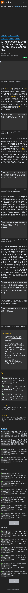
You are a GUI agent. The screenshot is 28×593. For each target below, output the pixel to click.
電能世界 (24, 6)
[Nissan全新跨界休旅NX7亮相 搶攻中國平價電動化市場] (5, 574)
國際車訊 (17, 6)
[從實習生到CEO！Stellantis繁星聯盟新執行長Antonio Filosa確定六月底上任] (7, 380)
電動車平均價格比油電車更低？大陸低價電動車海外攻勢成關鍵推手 (19, 451)
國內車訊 (3, 6)
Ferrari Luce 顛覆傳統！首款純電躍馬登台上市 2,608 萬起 (19, 459)
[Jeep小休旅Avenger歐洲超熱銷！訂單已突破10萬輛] (7, 396)
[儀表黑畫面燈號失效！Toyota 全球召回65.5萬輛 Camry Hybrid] (5, 558)
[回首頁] (8, 2)
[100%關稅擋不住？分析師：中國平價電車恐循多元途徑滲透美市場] (5, 434)
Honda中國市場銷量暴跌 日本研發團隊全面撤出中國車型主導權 (19, 442)
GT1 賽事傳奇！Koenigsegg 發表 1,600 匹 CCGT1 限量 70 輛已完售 (15, 349)
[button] (26, 2)
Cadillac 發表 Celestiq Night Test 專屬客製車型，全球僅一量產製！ (14, 362)
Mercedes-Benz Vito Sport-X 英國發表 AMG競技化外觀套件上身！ (15, 355)
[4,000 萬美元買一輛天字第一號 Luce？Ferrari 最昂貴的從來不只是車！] (5, 566)
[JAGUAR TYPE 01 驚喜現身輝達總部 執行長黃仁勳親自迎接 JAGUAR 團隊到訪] (5, 534)
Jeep (10, 35)
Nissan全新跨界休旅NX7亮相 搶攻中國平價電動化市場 (19, 573)
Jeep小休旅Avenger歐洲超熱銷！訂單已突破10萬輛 (19, 396)
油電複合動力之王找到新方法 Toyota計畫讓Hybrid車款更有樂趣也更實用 (19, 541)
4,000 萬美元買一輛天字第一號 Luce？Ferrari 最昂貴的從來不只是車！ (18, 565)
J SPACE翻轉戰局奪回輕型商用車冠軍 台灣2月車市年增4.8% (19, 507)
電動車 (18, 38)
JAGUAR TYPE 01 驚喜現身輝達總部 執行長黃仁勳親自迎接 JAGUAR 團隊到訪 (19, 533)
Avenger (4, 35)
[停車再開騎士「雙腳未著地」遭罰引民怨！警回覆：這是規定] (5, 516)
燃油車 (11, 38)
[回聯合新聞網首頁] (2, 2)
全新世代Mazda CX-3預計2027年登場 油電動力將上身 (14, 344)
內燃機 (16, 35)
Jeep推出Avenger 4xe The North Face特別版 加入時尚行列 (19, 388)
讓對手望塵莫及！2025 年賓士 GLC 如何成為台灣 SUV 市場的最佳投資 (19, 491)
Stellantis (4, 38)
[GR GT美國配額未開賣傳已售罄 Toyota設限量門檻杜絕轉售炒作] (5, 550)
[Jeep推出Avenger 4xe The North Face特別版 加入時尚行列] (7, 388)
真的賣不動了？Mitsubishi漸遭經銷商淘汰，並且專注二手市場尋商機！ (19, 475)
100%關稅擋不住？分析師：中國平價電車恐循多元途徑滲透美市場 (19, 434)
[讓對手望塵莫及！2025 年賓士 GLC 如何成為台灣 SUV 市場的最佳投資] (5, 492)
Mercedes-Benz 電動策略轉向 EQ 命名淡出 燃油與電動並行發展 (19, 499)
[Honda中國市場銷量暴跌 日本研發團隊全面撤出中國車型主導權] (5, 442)
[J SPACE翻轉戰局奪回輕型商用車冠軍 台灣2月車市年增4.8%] (5, 508)
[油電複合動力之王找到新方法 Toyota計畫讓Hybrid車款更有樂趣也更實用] (5, 542)
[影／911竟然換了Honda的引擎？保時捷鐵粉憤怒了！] (5, 484)
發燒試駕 (10, 6)
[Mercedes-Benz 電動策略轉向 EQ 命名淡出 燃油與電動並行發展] (5, 500)
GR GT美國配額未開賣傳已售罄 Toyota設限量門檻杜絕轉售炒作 (19, 549)
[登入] (23, 2)
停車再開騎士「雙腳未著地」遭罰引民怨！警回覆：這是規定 (19, 515)
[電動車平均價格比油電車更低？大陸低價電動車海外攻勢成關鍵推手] (5, 452)
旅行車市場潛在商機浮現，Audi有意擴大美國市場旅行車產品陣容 (15, 338)
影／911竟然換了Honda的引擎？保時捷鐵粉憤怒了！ (19, 483)
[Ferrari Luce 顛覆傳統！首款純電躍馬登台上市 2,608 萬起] (5, 460)
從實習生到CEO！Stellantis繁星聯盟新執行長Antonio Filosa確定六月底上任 (19, 380)
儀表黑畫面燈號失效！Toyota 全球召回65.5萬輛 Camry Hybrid (19, 557)
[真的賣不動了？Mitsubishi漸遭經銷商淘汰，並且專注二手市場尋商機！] (5, 476)
